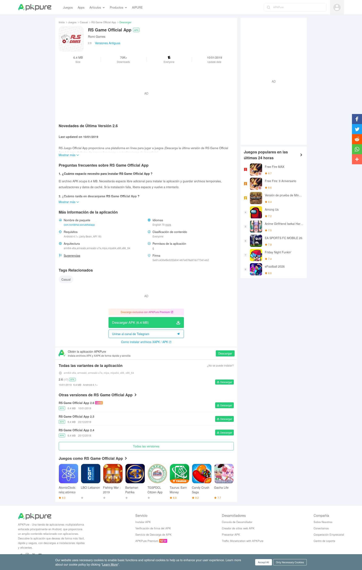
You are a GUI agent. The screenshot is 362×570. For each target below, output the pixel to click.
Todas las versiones (146, 446)
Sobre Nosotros (323, 522)
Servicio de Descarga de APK (153, 534)
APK (136, 30)
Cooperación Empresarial (329, 534)
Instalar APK (143, 522)
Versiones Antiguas (107, 43)
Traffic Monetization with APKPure (242, 541)
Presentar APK (231, 534)
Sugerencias (72, 255)
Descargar (225, 353)
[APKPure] (34, 7)
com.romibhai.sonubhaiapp (79, 224)
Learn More (110, 564)
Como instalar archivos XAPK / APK (144, 342)
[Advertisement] (271, 81)
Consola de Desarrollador (237, 522)
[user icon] (337, 7)
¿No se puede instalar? (220, 365)
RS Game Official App (103, 22)
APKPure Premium (146, 541)
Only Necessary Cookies (290, 562)
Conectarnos (321, 528)
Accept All (263, 562)
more (168, 224)
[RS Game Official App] (71, 39)
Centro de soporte (324, 541)
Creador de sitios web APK (238, 528)
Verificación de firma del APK (153, 528)
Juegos (72, 22)
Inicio (62, 22)
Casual (84, 22)
